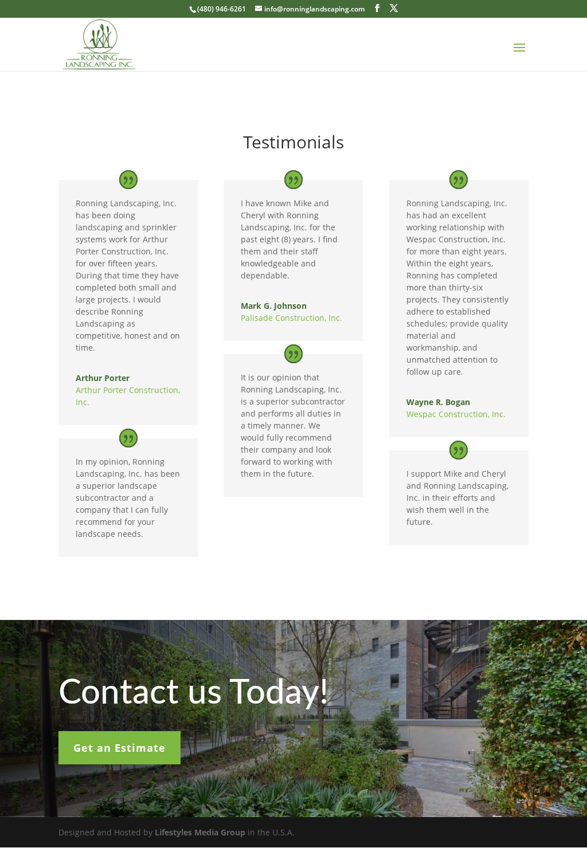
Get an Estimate (119, 748)
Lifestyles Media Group (200, 832)
